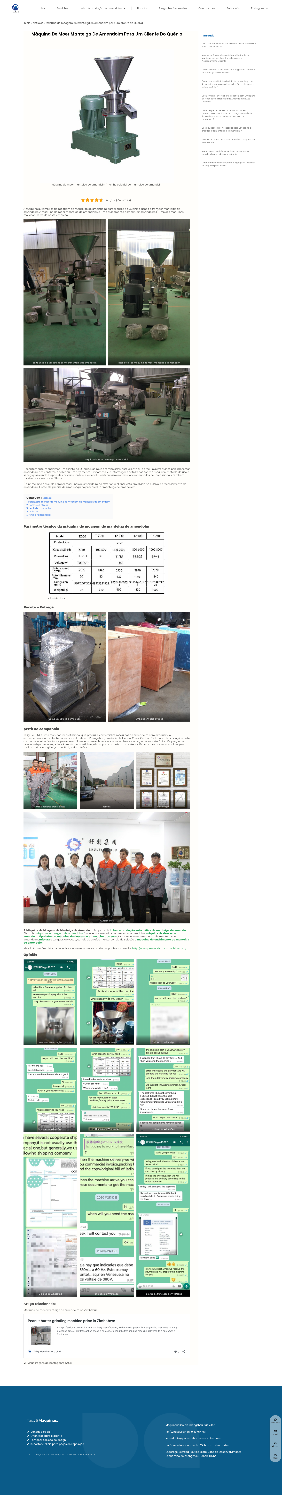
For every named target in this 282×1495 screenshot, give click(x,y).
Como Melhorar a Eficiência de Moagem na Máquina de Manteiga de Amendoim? (228, 71)
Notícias (142, 8)
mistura (44, 939)
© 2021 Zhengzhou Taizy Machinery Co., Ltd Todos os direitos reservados (61, 1454)
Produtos (62, 8)
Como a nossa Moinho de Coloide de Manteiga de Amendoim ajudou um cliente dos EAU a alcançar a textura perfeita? (228, 84)
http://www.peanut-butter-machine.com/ (159, 948)
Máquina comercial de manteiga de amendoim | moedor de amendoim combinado (226, 152)
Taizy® (42, 1420)
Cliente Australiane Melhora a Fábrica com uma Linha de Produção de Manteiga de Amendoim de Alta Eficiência (229, 98)
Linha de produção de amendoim (101, 8)
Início (27, 23)
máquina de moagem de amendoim (58, 933)
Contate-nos (206, 8)
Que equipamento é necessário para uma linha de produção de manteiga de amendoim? (227, 129)
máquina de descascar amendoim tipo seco (87, 936)
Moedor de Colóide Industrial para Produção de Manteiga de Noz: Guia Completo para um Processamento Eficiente (225, 58)
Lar (43, 8)
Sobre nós (233, 8)
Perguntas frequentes (173, 8)
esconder (47, 498)
